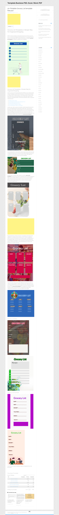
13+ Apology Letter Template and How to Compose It (11, 501)
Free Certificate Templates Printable (15, 104)
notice (40, 88)
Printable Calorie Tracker (13, 100)
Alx (17, 513)
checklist (40, 67)
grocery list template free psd (14, 486)
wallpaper (40, 111)
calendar (40, 59)
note (39, 86)
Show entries (10, 475)
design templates (10, 12)
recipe (40, 98)
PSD (39, 94)
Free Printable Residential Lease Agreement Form (17, 101)
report (40, 100)
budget (40, 55)
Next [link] (33, 489)
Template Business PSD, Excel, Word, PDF (24, 3)
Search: (25, 475)
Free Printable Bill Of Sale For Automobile (16, 105)
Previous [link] (27, 489)
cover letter (40, 71)
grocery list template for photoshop (14, 484)
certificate (40, 63)
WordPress (12, 513)
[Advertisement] (13, 19)
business (40, 57)
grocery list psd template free (14, 482)
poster (40, 92)
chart (40, 65)
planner (40, 90)
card (40, 61)
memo (40, 84)
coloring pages (41, 69)
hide (12, 26)
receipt (40, 96)
